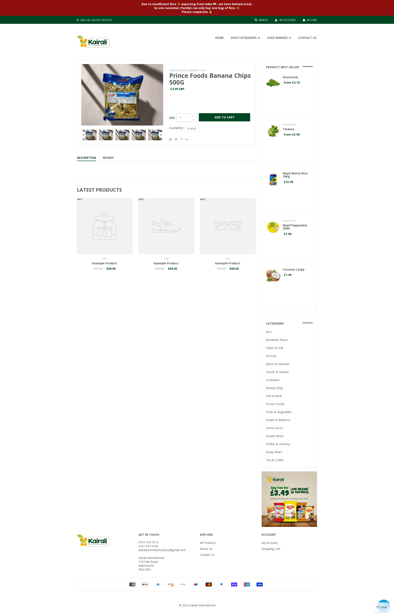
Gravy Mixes (274, 452)
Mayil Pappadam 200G (295, 226)
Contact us (307, 38)
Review (108, 158)
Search (263, 20)
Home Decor (274, 428)
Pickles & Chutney (278, 444)
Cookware (272, 380)
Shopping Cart (271, 549)
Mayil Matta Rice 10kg (295, 174)
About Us (206, 549)
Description (86, 158)
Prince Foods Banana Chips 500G (210, 78)
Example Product (104, 263)
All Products (208, 543)
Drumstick (290, 77)
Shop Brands (278, 38)
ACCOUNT (269, 535)
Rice (268, 332)
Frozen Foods (275, 404)
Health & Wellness (278, 420)
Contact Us (207, 555)
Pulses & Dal (274, 348)
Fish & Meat (274, 396)
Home (219, 38)
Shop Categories (244, 38)
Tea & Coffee (275, 460)
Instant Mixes (275, 436)
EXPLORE (206, 535)
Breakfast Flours (277, 340)
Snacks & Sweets (277, 372)
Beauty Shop (274, 388)
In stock (191, 128)
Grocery (271, 356)
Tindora (288, 129)
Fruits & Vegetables (279, 412)
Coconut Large (294, 269)
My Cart (312, 20)
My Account (287, 20)
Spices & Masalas (277, 364)
